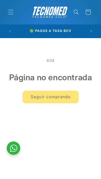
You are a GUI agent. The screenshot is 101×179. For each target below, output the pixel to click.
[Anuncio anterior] (10, 31)
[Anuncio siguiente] (91, 31)
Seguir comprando (51, 96)
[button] (11, 12)
